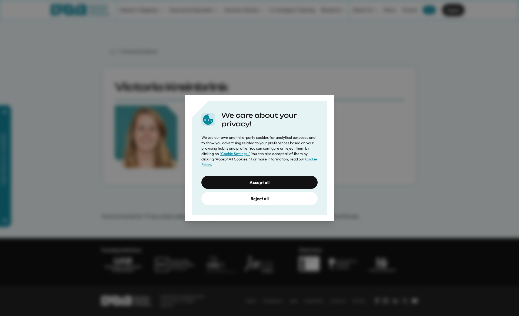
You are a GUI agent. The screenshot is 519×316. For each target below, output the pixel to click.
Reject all (260, 198)
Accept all (259, 182)
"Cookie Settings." (235, 153)
